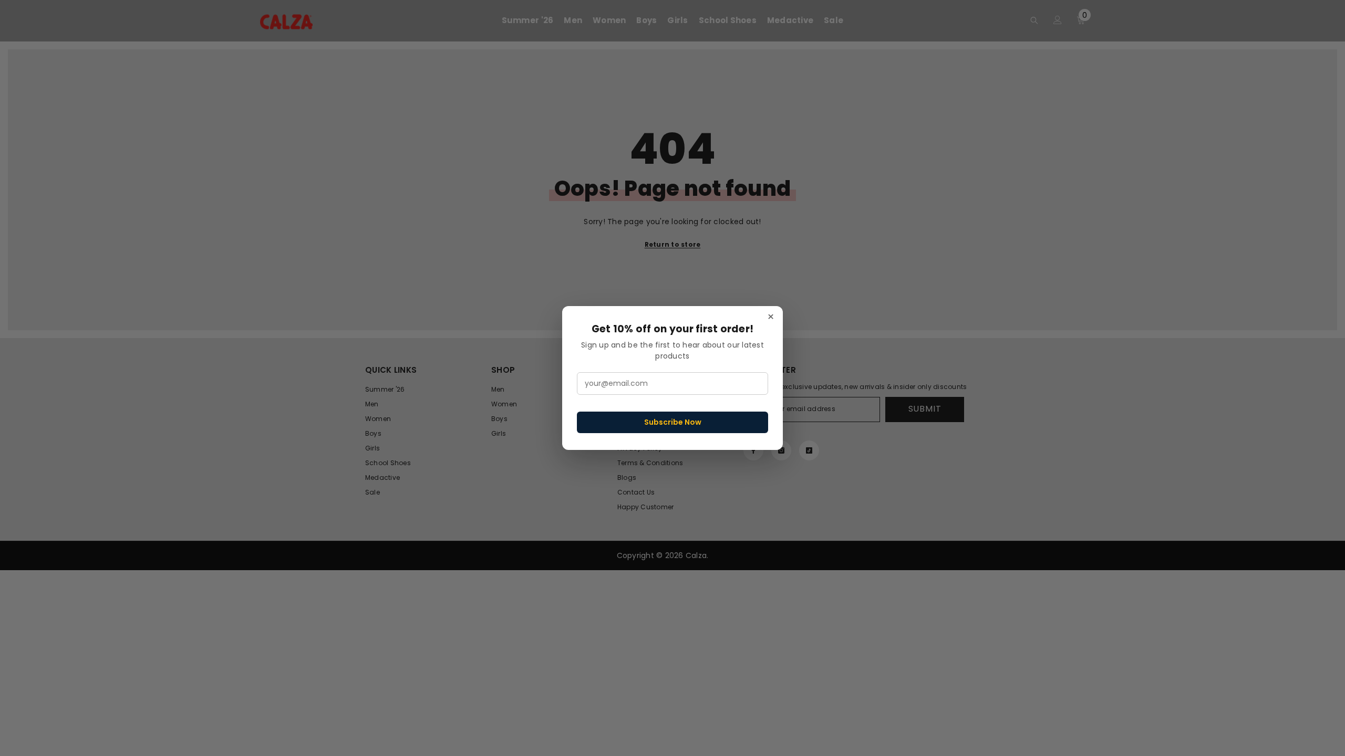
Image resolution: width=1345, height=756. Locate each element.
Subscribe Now (672, 422)
